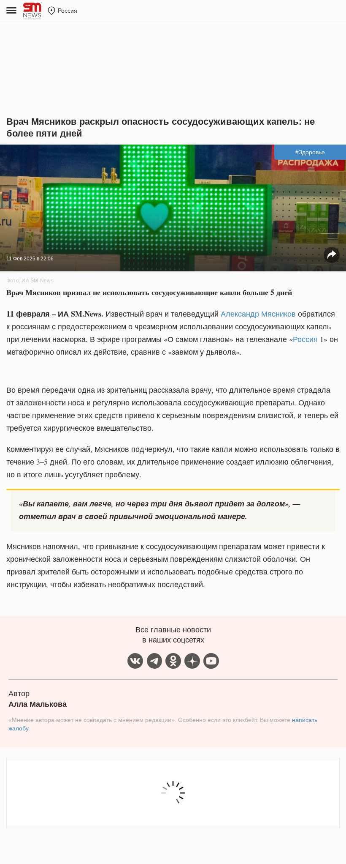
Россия (305, 339)
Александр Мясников (258, 314)
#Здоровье (310, 152)
